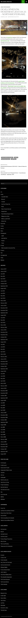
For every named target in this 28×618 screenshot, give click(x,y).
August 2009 (3, 400)
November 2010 (4, 363)
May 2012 (3, 320)
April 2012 (3, 322)
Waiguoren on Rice (5, 216)
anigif (2, 7)
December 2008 (4, 415)
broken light (3, 595)
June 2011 (3, 346)
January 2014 (3, 281)
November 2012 (4, 310)
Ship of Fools (3, 541)
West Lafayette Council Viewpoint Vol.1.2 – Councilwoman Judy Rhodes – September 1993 (13, 173)
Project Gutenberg (4, 484)
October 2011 (4, 337)
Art (1, 191)
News (2, 230)
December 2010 (4, 361)
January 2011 (3, 359)
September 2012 (4, 312)
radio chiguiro (4, 572)
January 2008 (3, 441)
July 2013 (3, 290)
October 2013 (4, 283)
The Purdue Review (5, 581)
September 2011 (4, 339)
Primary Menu (26, 1)
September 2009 (4, 398)
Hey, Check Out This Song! (6, 562)
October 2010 (4, 366)
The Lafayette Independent (6, 577)
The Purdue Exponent (5, 579)
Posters (3, 240)
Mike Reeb (3, 605)
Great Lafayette (4, 560)
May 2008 (3, 432)
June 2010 (3, 376)
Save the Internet (4, 487)
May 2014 (3, 276)
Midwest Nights (4, 567)
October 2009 (4, 395)
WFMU (2, 496)
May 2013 (3, 295)
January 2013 (3, 305)
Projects (2, 250)
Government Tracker (5, 467)
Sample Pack (4, 211)
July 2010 (3, 373)
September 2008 (4, 422)
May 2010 (3, 378)
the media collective (6, 1)
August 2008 (3, 424)
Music (2, 206)
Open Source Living (5, 482)
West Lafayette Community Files (8, 247)
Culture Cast (3, 557)
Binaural (3, 199)
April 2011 (3, 351)
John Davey (3, 600)
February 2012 (4, 327)
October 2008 (4, 419)
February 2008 (4, 439)
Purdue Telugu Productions (6, 538)
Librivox (2, 475)
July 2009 (3, 402)
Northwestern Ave (5, 40)
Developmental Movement (7, 157)
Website (2, 260)
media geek (3, 477)
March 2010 (3, 383)
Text (1, 252)
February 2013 (4, 303)
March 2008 (3, 436)
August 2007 (3, 454)
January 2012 (3, 329)
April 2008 (3, 434)
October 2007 (4, 449)
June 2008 (3, 429)
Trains (2, 243)
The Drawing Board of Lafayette (7, 517)
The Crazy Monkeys (5, 543)
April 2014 (3, 278)
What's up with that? (5, 218)
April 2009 (3, 410)
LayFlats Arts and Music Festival (7, 510)
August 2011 (3, 342)
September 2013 (4, 286)
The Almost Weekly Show (6, 574)
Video (2, 257)
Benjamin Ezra (4, 593)
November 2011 (4, 334)
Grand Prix (9, 37)
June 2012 (3, 317)
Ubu (1, 492)
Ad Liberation (3, 529)
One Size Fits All (4, 534)
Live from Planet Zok (5, 204)
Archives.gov (3, 462)
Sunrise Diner (3, 515)
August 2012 (3, 315)
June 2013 (3, 293)
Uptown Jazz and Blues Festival (7, 520)
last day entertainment (5, 564)
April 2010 (3, 380)
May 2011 (3, 349)
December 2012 (4, 307)
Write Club (3, 221)
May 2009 (3, 407)
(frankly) (2, 555)
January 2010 (3, 388)
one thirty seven (4, 536)
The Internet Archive (5, 489)
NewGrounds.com (4, 479)
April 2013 (3, 298)
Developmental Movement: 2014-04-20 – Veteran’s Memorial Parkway (14, 166)
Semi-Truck (13, 159)
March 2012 (3, 324)
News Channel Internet (6, 209)
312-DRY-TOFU (4, 196)
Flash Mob (3, 223)
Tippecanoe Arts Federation (6, 546)
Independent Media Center (6, 470)
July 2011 (3, 344)
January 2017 (3, 269)
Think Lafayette (4, 584)
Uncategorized (4, 255)
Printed (2, 245)
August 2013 (3, 288)
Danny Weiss (3, 598)
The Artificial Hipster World (7, 213)
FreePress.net (3, 465)
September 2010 (4, 368)
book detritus (4, 238)
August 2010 (3, 371)
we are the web (4, 494)
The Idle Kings (4, 610)
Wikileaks (3, 499)
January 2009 (3, 412)
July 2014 (3, 273)
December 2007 (4, 444)
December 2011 (4, 332)
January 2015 (3, 271)
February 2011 (4, 356)
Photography (7, 7)
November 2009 (4, 393)
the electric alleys (4, 607)
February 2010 (4, 385)
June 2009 (3, 405)
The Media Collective (14, 16)
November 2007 (4, 446)
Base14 (2, 531)
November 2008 (4, 417)
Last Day (2, 602)
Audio (2, 194)
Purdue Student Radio (5, 569)
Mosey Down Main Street (6, 513)
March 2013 (3, 300)
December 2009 (4, 390)
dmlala (16, 157)
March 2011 (3, 354)
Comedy (3, 201)
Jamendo (2, 472)
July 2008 (3, 427)
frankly (2, 226)
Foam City (3, 508)
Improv (2, 228)
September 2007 (4, 451)
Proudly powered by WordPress (6, 616)
